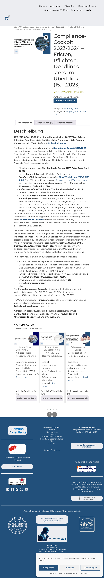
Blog (73, 10)
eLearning (52, 434)
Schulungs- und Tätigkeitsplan (71, 180)
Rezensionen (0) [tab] (44, 123)
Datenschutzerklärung (71, 573)
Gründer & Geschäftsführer (56, 10)
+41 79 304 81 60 (90, 432)
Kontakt (80, 10)
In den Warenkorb (65, 100)
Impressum (85, 573)
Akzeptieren (48, 567)
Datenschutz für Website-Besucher (52, 550)
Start (16, 27)
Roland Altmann (57, 143)
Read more (21, 377)
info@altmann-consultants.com (87, 429)
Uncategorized (27, 27)
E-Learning (69, 6)
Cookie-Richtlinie (55, 573)
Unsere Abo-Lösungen (52, 436)
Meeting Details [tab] (65, 123)
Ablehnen (69, 567)
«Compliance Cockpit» (32, 219)
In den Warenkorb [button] (26, 398)
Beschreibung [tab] (25, 123)
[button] (46, 37)
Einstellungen (90, 567)
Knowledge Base (86, 6)
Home (42, 6)
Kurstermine (54, 6)
